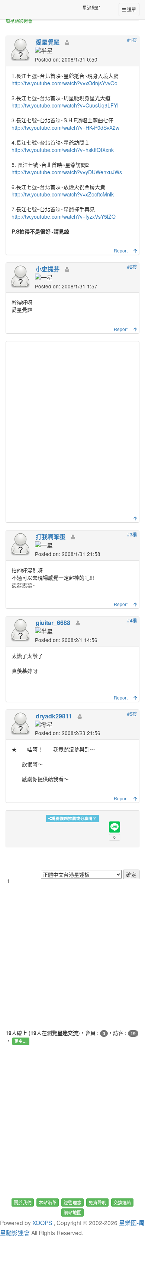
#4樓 (132, 620)
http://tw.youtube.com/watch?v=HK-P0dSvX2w (65, 127)
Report (121, 250)
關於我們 (23, 1202)
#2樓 (132, 267)
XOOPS (42, 1222)
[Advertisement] (72, 430)
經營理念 (72, 1202)
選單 (131, 9)
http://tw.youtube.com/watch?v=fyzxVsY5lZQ (64, 216)
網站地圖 (72, 1212)
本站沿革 (48, 1202)
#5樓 (132, 714)
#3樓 (132, 534)
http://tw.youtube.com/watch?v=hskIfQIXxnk (63, 149)
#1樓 (132, 40)
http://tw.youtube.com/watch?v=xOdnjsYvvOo (64, 83)
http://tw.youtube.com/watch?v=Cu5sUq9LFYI (65, 105)
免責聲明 (97, 1202)
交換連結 (122, 1202)
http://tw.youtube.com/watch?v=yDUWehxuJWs (67, 172)
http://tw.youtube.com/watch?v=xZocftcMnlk (63, 194)
